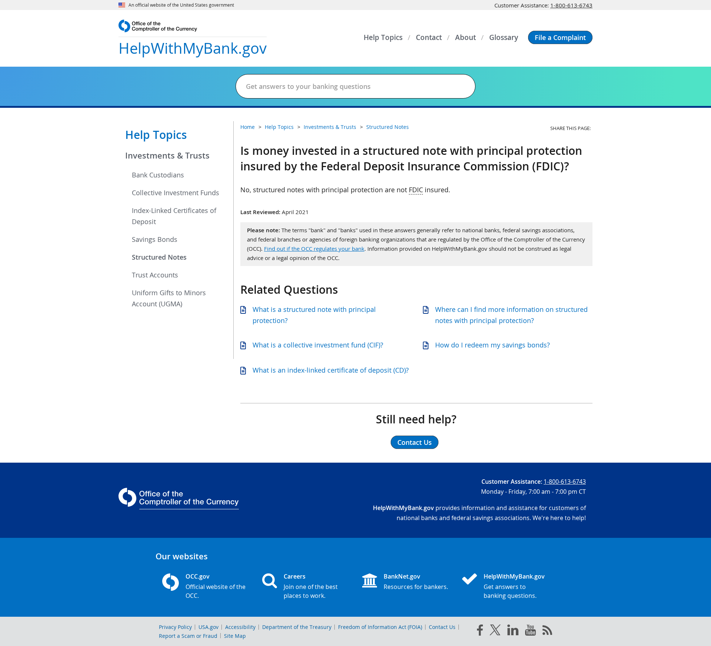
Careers (295, 576)
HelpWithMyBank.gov (514, 576)
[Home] (472, 579)
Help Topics (156, 134)
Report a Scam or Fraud (188, 635)
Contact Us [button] (414, 442)
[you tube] (530, 632)
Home (247, 126)
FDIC (416, 189)
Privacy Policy (175, 626)
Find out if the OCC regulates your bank (314, 248)
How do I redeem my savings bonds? (492, 344)
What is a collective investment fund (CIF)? (318, 344)
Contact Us (442, 626)
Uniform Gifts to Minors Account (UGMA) (169, 298)
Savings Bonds (154, 239)
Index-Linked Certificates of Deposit (174, 216)
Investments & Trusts (167, 155)
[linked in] (512, 631)
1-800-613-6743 (571, 5)
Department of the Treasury (296, 626)
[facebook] (480, 632)
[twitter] (495, 632)
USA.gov (208, 626)
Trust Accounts (155, 274)
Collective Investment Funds (175, 192)
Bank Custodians (158, 174)
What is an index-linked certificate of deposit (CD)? (331, 370)
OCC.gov (198, 576)
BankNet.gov (402, 576)
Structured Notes (159, 257)
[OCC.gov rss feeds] (547, 631)
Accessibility (240, 626)
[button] (560, 37)
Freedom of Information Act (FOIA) (380, 626)
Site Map (235, 635)
